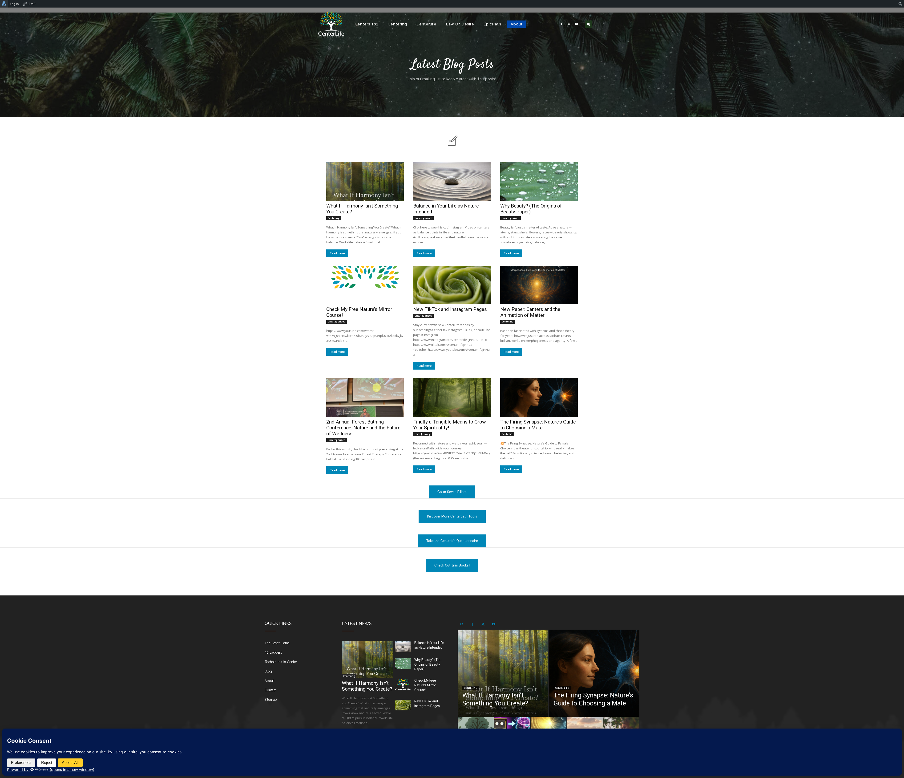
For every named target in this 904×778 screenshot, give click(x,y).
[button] (588, 24)
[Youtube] (576, 24)
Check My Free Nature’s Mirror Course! (425, 685)
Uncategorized (423, 218)
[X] (569, 24)
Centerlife (507, 434)
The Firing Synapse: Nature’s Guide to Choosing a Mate (538, 425)
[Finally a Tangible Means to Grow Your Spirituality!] (452, 397)
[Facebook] (561, 24)
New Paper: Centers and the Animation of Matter (530, 312)
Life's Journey (422, 434)
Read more (337, 253)
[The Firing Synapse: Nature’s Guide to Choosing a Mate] (539, 397)
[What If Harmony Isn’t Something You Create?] (365, 181)
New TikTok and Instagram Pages (450, 309)
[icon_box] (298, 645)
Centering (333, 218)
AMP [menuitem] (31, 4)
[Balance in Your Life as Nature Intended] (452, 181)
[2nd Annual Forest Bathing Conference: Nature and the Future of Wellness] (365, 397)
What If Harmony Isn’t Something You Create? (367, 686)
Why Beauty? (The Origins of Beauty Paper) (427, 664)
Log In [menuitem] (14, 4)
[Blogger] (462, 624)
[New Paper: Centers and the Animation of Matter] (539, 285)
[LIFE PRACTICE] (331, 24)
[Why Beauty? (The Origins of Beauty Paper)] (539, 181)
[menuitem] (4, 4)
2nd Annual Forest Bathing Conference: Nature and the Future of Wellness (363, 427)
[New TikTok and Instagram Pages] (452, 285)
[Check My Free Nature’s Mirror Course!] (365, 285)
